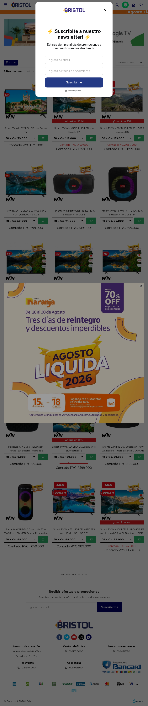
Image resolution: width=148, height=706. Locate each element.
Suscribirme (74, 82)
